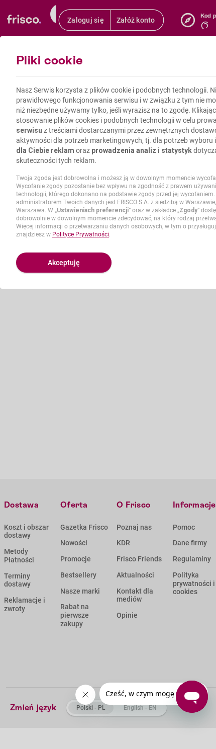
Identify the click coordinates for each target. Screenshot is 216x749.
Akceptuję (64, 263)
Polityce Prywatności (80, 234)
